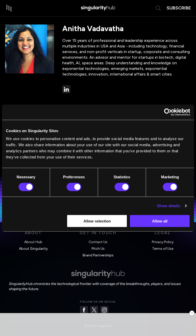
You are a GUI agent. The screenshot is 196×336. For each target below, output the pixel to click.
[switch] (74, 187)
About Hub (33, 242)
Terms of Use (162, 248)
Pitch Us (98, 248)
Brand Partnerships (98, 255)
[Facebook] (84, 310)
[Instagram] (104, 310)
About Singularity (33, 248)
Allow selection (97, 221)
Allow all (159, 221)
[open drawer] (9, 8)
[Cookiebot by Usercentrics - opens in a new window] (167, 112)
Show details (168, 205)
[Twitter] (94, 310)
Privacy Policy (163, 242)
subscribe (179, 8)
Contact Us (98, 242)
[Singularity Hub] (98, 8)
